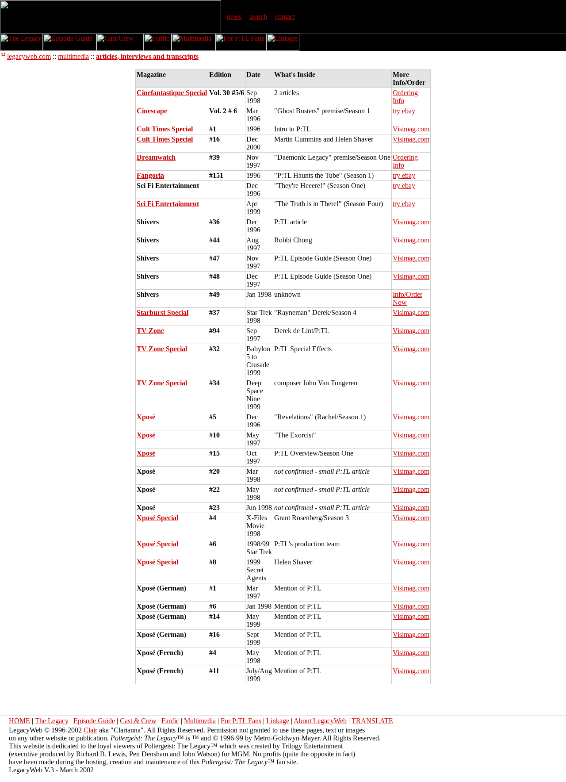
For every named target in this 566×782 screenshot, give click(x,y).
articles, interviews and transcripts (147, 56)
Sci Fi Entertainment (168, 203)
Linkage (277, 720)
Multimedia (200, 720)
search (258, 16)
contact (285, 16)
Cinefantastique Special (172, 92)
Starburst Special (162, 312)
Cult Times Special (165, 129)
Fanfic (170, 720)
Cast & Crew (138, 720)
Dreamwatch (156, 157)
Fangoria (150, 175)
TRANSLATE (372, 720)
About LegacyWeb (320, 720)
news (234, 16)
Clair (90, 730)
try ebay (404, 111)
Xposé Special (157, 517)
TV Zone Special (162, 349)
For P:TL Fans (241, 720)
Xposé (146, 417)
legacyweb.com (29, 56)
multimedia (73, 56)
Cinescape (152, 111)
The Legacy (52, 720)
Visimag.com (411, 129)
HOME (19, 720)
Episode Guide (94, 720)
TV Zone (150, 330)
